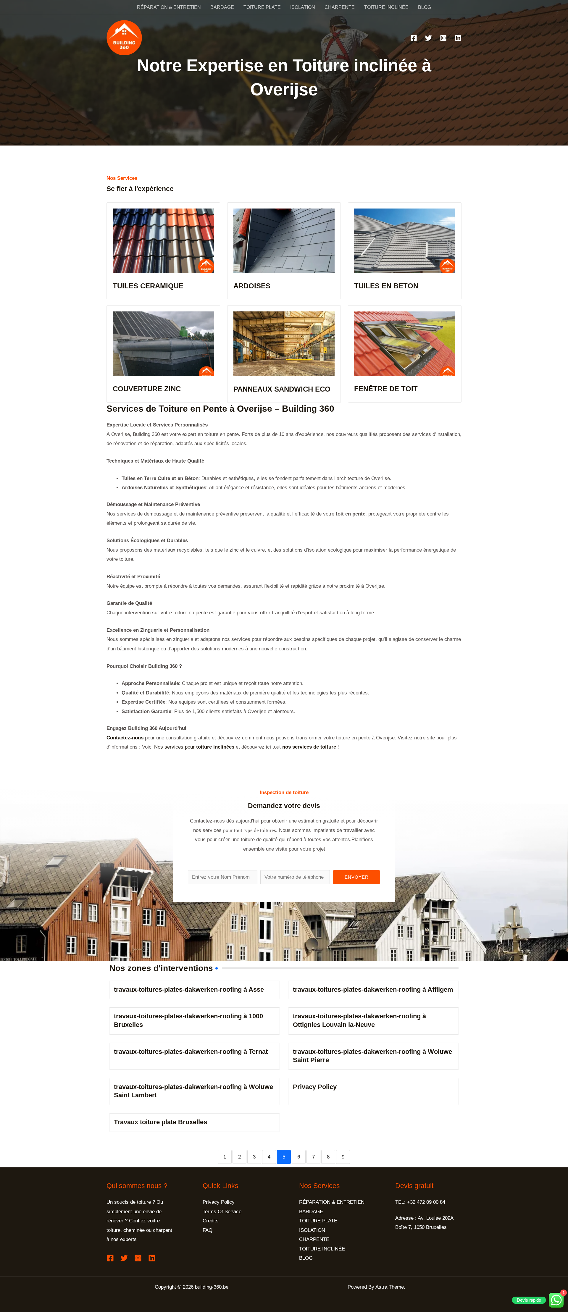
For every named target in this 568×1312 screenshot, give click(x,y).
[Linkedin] (458, 38)
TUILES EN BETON (386, 286)
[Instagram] (443, 38)
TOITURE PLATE (262, 7)
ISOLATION (302, 7)
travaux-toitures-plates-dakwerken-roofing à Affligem (373, 989)
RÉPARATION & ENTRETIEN (169, 7)
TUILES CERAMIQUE (148, 286)
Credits (211, 1221)
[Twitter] (428, 38)
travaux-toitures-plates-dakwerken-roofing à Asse (189, 989)
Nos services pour (194, 747)
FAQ (207, 1230)
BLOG (424, 7)
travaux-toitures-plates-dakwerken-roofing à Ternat (191, 1051)
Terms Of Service (222, 1211)
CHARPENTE (340, 7)
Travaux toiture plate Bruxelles (160, 1122)
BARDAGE (222, 7)
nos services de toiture (309, 747)
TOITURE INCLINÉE (386, 7)
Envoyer (357, 877)
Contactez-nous (124, 738)
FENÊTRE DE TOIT (386, 389)
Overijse (254, 408)
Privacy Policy (315, 1086)
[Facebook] (413, 38)
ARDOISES (251, 286)
